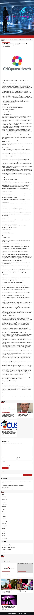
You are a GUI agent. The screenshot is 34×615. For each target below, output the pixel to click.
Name (3, 457)
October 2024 (4, 523)
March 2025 (3, 514)
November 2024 (4, 521)
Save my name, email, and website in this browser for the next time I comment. (15, 465)
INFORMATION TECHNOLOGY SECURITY (8, 547)
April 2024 (3, 533)
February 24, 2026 (23, 591)
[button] (2, 36)
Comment (3, 445)
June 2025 (3, 509)
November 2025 (4, 501)
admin (3, 46)
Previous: (9, 396)
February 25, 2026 (7, 592)
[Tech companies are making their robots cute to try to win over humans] (9, 584)
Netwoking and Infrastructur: (6, 549)
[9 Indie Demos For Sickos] (25, 584)
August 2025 (4, 506)
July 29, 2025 (6, 46)
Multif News (3, 557)
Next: (25, 396)
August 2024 (4, 526)
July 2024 (3, 528)
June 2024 (3, 530)
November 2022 (4, 538)
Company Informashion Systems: (6, 42)
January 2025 (4, 518)
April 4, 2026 (6, 417)
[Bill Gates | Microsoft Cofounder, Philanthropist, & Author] (25, 408)
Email (18, 457)
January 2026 (4, 497)
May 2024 (3, 531)
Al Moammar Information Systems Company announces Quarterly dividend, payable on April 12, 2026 (8, 415)
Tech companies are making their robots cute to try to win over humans (13, 485)
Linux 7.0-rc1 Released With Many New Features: (9, 483)
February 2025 (4, 516)
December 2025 (4, 499)
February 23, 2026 (23, 416)
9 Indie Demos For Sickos (5, 487)
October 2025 (4, 502)
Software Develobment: (5, 552)
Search (2, 471)
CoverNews (20, 613)
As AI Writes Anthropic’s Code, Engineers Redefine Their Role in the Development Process (8, 607)
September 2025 (4, 504)
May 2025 (3, 511)
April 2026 (3, 494)
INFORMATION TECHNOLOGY (6, 545)
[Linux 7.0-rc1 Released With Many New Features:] (25, 568)
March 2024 (3, 535)
